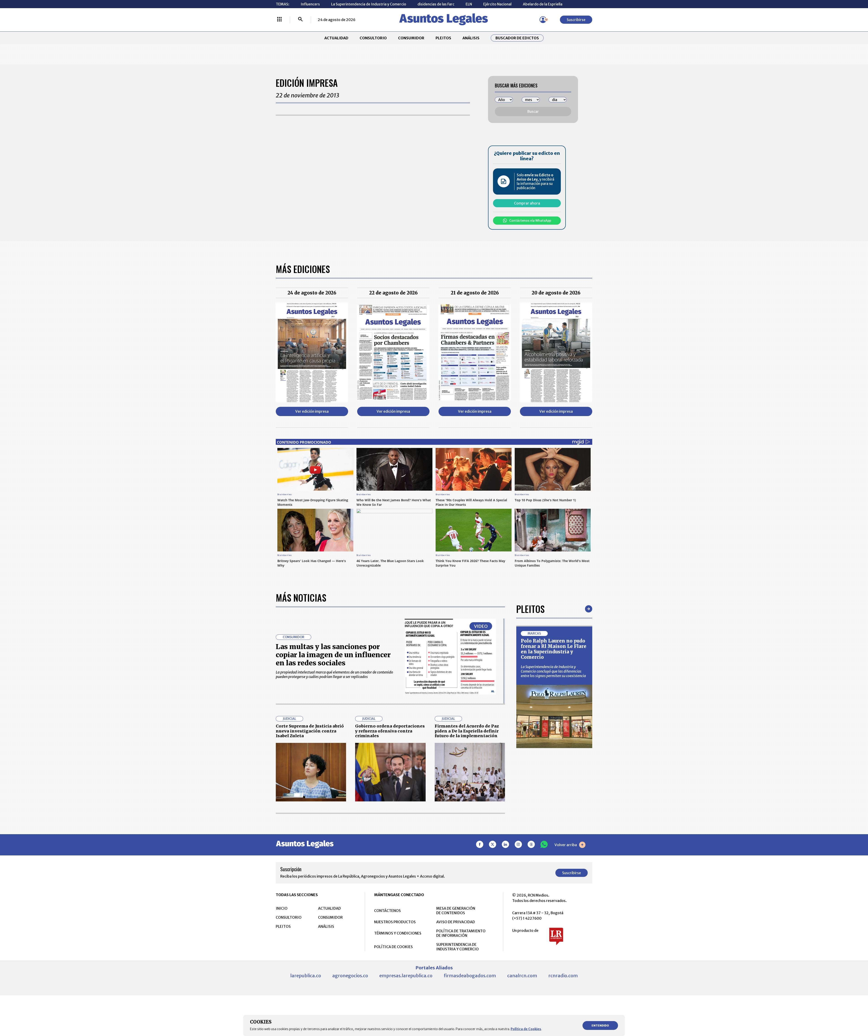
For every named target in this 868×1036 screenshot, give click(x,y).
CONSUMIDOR (411, 38)
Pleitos (530, 609)
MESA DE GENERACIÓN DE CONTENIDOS (455, 910)
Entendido (600, 1025)
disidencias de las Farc (435, 4)
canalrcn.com (522, 975)
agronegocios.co (350, 975)
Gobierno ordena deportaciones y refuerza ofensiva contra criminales (390, 730)
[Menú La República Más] (279, 20)
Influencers (310, 4)
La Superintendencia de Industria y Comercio (368, 4)
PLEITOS (443, 38)
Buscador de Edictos (517, 38)
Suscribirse (576, 19)
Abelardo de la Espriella (542, 4)
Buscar (533, 111)
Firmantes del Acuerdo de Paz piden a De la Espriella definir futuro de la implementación (467, 730)
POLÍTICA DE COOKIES (393, 946)
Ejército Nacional (497, 4)
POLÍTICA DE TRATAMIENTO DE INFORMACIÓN (461, 933)
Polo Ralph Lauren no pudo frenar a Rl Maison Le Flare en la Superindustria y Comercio (553, 649)
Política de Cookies (526, 1029)
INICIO (282, 908)
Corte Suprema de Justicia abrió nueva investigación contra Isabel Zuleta (310, 730)
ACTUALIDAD (336, 38)
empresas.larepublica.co (405, 975)
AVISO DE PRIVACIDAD (455, 922)
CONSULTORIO (373, 38)
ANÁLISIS (470, 38)
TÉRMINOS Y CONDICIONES (397, 933)
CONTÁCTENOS (387, 910)
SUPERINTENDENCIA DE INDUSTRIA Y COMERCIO (457, 946)
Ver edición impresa (312, 411)
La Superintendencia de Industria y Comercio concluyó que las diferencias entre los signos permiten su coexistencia (553, 671)
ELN (469, 4)
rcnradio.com (563, 975)
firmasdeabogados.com (470, 975)
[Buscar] (300, 20)
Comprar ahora (527, 203)
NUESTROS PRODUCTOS (395, 922)
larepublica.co (305, 975)
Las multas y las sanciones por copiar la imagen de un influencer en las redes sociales (333, 654)
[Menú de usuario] (543, 19)
